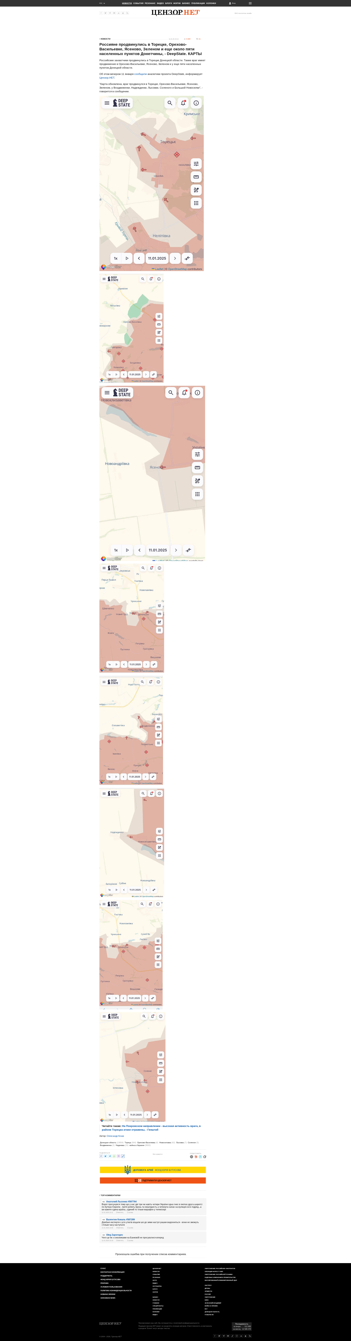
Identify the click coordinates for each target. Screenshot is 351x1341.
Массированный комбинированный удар (221, 1280)
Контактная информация (112, 1272)
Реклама (105, 1283)
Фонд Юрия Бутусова (111, 1279)
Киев (206, 1300)
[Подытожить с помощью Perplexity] (200, 1156)
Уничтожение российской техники (218, 1274)
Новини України (108, 1294)
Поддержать (106, 1276)
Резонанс (150, 3)
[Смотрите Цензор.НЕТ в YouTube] (228, 1336)
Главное (156, 1303)
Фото (155, 1280)
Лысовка (181, 1142)
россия (208, 1294)
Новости (127, 3)
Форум (177, 3)
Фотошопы (157, 1286)
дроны (207, 1288)
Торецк (130, 1142)
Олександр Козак (115, 1136)
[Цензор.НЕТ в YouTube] (114, 13)
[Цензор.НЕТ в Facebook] (101, 13)
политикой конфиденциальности (186, 1323)
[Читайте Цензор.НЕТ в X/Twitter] (219, 1336)
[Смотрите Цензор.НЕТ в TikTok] (232, 1336)
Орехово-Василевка (147, 1142)
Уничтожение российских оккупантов (220, 1268)
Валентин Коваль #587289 (120, 1219)
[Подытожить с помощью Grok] (204, 1156)
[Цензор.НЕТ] (175, 13)
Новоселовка (167, 1142)
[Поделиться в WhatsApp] (114, 1156)
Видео (160, 3)
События (138, 3)
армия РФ (208, 1291)
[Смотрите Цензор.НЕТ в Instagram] (236, 1336)
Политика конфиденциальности (116, 1291)
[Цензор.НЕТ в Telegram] (109, 13)
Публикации (198, 3)
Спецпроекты (158, 1306)
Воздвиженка (107, 1145)
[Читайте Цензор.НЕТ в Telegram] (223, 1336)
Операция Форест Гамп (214, 1271)
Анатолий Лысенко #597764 (121, 1201)
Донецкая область (112, 1142)
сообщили (140, 74)
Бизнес (186, 3)
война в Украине (140, 1145)
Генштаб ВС (209, 1314)
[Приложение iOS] (123, 13)
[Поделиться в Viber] (118, 1156)
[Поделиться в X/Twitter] (105, 1156)
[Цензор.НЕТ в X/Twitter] (105, 13)
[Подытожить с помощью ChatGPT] (191, 1156)
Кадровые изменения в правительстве (220, 1277)
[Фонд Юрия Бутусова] (152, 1170)
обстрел (208, 1285)
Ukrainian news (108, 1298)
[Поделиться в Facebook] (101, 1156)
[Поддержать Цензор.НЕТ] (152, 1180)
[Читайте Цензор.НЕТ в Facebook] (214, 1336)
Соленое (193, 1142)
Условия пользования (111, 1287)
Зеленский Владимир (213, 1303)
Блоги (168, 3)
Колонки (211, 3)
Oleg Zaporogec (114, 1235)
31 (200, 39)
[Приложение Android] (118, 13)
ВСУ (206, 1309)
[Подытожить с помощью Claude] (196, 1156)
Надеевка (122, 1145)
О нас (103, 1268)
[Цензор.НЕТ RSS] (127, 13)
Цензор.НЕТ (106, 77)
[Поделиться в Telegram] (109, 1156)
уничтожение (210, 1297)
